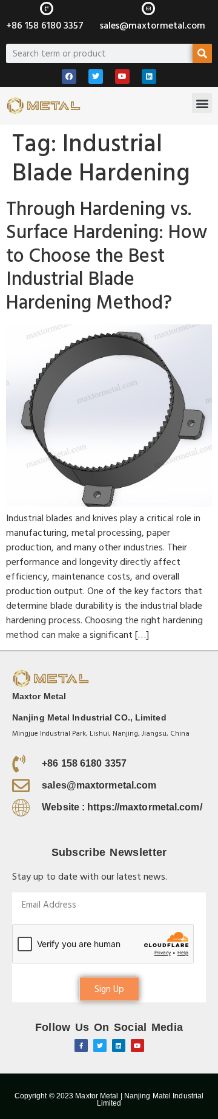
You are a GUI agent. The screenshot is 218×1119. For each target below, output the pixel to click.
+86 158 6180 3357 (45, 25)
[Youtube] (122, 76)
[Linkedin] (149, 76)
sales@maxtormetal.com (152, 25)
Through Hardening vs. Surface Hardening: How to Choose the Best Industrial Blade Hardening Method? (106, 256)
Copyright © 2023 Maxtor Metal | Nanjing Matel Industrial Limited (109, 1099)
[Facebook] (69, 76)
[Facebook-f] (81, 1045)
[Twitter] (95, 76)
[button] (202, 103)
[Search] (202, 53)
